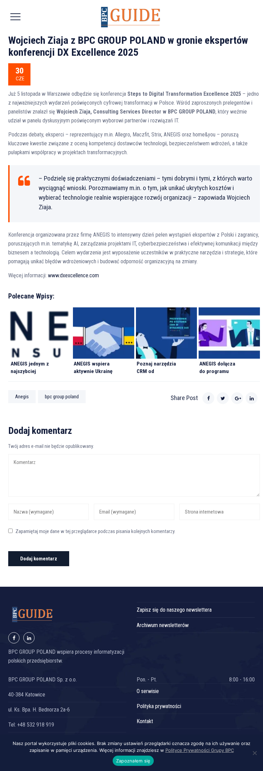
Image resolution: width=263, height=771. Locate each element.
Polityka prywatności (159, 706)
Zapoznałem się (133, 760)
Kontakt (145, 721)
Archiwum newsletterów (163, 625)
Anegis (22, 397)
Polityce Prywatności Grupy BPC (199, 750)
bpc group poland (62, 397)
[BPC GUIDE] (130, 17)
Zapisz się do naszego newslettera (174, 610)
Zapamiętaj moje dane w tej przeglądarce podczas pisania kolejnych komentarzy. (95, 531)
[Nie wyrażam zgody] (254, 752)
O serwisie (148, 691)
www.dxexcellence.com (73, 275)
